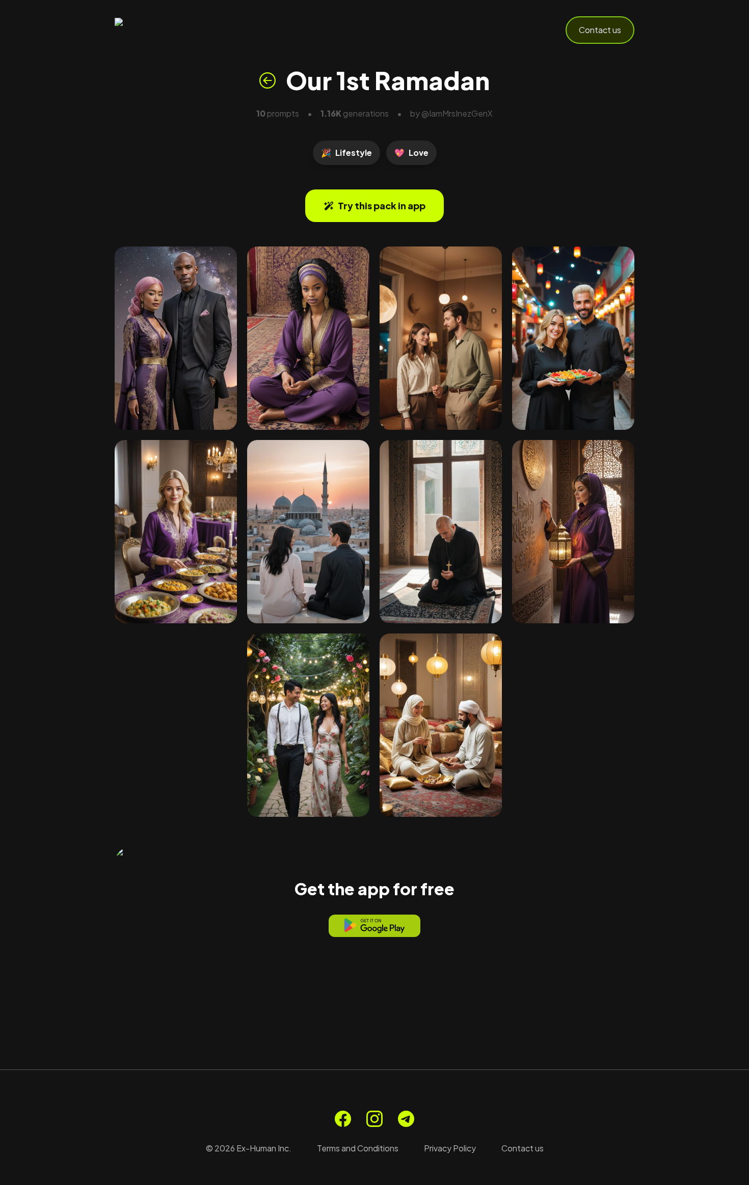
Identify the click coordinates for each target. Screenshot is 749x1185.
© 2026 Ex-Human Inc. (248, 1148)
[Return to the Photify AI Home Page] (165, 30)
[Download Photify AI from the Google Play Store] (374, 926)
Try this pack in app (381, 205)
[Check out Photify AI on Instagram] (374, 1119)
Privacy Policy (450, 1148)
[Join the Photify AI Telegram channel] (406, 1119)
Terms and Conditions (357, 1148)
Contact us (600, 29)
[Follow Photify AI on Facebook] (343, 1119)
